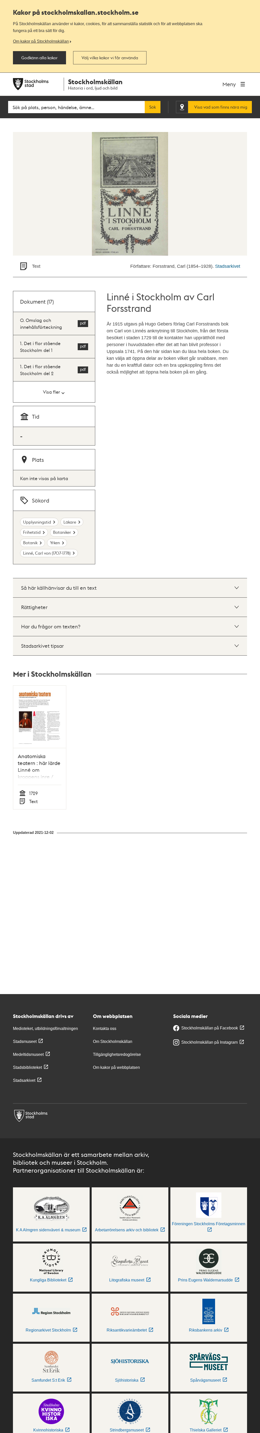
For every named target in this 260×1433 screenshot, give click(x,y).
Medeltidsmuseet (28, 1054)
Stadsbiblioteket (27, 1067)
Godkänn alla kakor (39, 57)
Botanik (30, 542)
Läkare (69, 522)
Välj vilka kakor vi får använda (110, 57)
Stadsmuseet (25, 1041)
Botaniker (62, 532)
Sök (152, 107)
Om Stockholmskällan (112, 1041)
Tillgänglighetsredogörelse (117, 1054)
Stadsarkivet (227, 266)
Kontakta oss (104, 1028)
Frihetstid (32, 532)
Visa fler (51, 392)
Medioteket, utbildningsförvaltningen (45, 1028)
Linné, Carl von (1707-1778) (47, 553)
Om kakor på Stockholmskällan (41, 41)
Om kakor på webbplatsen (116, 1067)
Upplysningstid (37, 522)
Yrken (55, 542)
